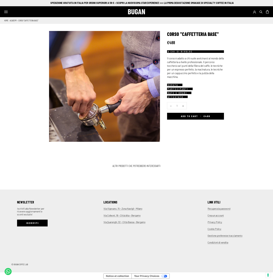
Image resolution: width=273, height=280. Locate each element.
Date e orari (177, 92)
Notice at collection (117, 276)
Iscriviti (32, 223)
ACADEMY (13, 20)
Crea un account (216, 215)
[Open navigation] (6, 11)
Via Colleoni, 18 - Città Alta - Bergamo (122, 215)
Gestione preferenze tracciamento (225, 235)
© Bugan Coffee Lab (19, 264)
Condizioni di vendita (218, 242)
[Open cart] (267, 11)
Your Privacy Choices (146, 276)
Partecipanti (178, 89)
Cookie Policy (214, 228)
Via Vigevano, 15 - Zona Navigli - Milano (123, 208)
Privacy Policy (215, 222)
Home (6, 20)
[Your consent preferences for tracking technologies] (268, 275)
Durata (173, 85)
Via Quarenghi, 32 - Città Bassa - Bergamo (124, 222)
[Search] (260, 11)
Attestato (175, 96)
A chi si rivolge (180, 51)
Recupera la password (219, 208)
